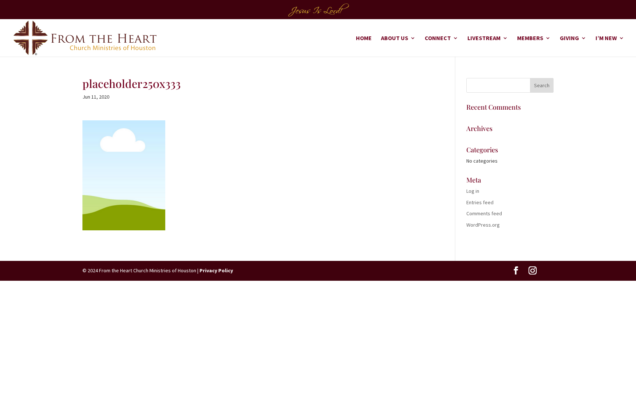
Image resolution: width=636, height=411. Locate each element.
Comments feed (484, 213)
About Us (394, 38)
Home (364, 38)
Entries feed (480, 202)
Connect (438, 38)
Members (530, 38)
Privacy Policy (216, 270)
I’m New (606, 38)
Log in (472, 191)
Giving (569, 38)
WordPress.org (483, 225)
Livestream (484, 38)
